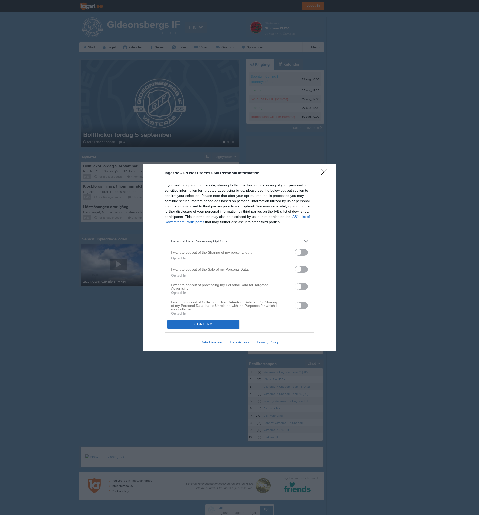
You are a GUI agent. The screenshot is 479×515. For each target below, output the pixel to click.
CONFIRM (203, 324)
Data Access (239, 342)
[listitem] (239, 241)
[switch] (301, 252)
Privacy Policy (268, 342)
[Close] (326, 173)
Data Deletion (211, 342)
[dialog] (239, 257)
